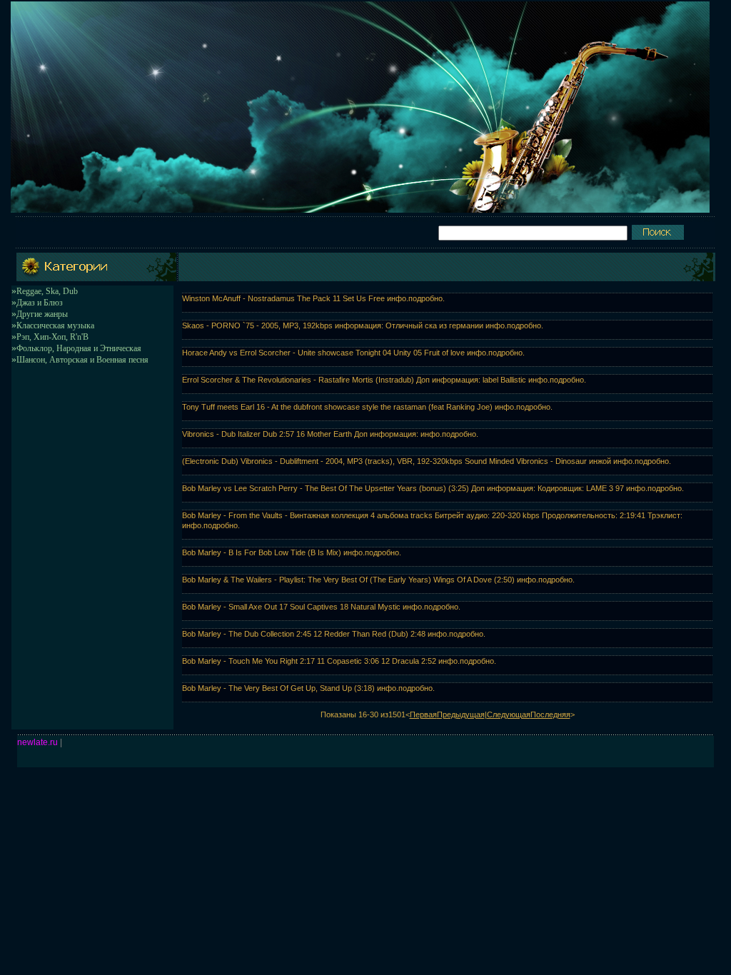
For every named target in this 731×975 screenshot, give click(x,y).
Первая (423, 714)
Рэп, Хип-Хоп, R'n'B (52, 337)
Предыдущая (461, 714)
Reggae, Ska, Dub (47, 291)
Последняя (550, 714)
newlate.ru (37, 742)
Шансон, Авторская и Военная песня (82, 360)
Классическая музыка (55, 325)
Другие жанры (42, 314)
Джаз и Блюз (39, 303)
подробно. (426, 298)
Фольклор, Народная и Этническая (78, 348)
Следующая (508, 714)
